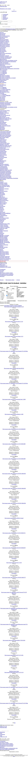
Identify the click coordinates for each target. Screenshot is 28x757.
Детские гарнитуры (4, 259)
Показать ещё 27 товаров (14, 719)
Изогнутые (2, 100)
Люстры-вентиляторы (5, 44)
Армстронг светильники (5, 173)
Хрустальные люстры (5, 35)
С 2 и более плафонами (5, 95)
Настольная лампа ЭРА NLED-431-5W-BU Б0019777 (14, 577)
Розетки (2, 158)
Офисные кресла (3, 198)
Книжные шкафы (4, 238)
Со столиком (3, 96)
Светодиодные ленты (5, 110)
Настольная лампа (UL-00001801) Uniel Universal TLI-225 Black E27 (14, 593)
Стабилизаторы (3, 166)
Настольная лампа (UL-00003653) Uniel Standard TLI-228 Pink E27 (14, 384)
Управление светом (4, 40)
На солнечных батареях (5, 125)
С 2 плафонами (3, 72)
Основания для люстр (5, 46)
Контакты (5, 19)
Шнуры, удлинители (4, 165)
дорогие (16, 305)
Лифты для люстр (4, 42)
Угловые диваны (3, 184)
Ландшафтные (3, 122)
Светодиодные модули (5, 115)
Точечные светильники (5, 136)
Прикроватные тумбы (5, 223)
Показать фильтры (14, 286)
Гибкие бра (2, 74)
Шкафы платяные (4, 236)
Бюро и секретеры (4, 244)
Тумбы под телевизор (5, 227)
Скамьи (1, 234)
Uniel (2, 298)
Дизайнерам (5, 17)
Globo (2, 293)
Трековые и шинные (4, 55)
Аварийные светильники (5, 172)
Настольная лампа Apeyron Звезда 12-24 (14, 321)
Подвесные (2, 34)
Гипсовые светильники (5, 63)
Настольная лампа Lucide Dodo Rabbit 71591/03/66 (14, 640)
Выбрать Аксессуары (14, 671)
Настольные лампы (4, 137)
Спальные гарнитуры (5, 256)
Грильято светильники (5, 174)
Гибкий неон (3, 114)
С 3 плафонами (3, 73)
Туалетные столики (4, 217)
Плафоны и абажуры (4, 41)
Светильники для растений (6, 66)
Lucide (2, 294)
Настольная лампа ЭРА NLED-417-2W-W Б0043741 (14, 533)
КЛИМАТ (9, 30)
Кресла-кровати (3, 199)
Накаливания (3, 152)
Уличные (2, 121)
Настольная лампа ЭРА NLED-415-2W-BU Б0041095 (14, 488)
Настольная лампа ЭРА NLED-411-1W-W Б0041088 (14, 443)
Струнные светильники (5, 58)
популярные (7, 305)
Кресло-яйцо (3, 203)
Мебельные (2, 65)
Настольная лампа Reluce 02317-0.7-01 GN (14, 672)
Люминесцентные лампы (5, 177)
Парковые (2, 126)
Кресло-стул (2, 201)
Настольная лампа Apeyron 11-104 (14, 562)
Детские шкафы (3, 237)
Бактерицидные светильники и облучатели (9, 68)
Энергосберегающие (4, 149)
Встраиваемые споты (4, 91)
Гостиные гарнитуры (4, 257)
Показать (5, 302)
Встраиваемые (3, 51)
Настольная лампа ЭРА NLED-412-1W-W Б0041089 (14, 458)
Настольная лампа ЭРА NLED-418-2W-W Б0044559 (14, 547)
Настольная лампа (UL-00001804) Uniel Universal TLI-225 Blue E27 (14, 704)
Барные (1, 207)
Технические (3, 153)
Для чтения (2, 98)
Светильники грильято (5, 132)
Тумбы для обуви (4, 224)
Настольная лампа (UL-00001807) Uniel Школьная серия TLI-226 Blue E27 (14, 625)
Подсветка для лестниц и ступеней (8, 77)
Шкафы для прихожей (5, 242)
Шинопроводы (3, 59)
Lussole (2, 295)
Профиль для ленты (4, 112)
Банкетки (2, 233)
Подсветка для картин (5, 76)
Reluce (2, 296)
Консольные (2, 214)
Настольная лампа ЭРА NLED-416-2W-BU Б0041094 (14, 503)
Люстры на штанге (4, 39)
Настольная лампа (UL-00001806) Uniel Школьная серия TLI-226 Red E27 (14, 609)
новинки (12, 305)
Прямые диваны (3, 182)
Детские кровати (3, 191)
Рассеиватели (3, 116)
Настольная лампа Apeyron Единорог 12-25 (14, 306)
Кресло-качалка (3, 202)
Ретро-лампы (3, 140)
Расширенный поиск (22, 300)
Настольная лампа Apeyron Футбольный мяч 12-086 (14, 399)
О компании (5, 14)
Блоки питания (3, 111)
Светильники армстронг (5, 131)
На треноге (2, 97)
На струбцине (3, 82)
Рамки (1, 159)
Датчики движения (4, 164)
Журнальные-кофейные (5, 213)
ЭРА (2, 299)
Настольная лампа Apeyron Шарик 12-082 (14, 414)
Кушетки (2, 187)
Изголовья (2, 193)
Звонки (1, 163)
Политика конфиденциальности (7, 749)
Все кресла (2, 196)
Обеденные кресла (4, 200)
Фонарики (2, 129)
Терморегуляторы (4, 168)
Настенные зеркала (4, 251)
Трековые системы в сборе (6, 56)
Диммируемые (3, 151)
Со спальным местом (4, 185)
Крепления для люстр (5, 45)
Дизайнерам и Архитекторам (6, 275)
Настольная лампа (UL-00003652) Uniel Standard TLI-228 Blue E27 (14, 352)
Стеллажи (2, 248)
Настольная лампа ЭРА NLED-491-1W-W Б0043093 (14, 429)
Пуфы (1, 231)
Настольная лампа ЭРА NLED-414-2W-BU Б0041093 (14, 473)
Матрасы (2, 192)
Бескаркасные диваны (5, 186)
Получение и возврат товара (6, 272)
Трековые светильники (5, 103)
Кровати (2, 189)
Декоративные (3, 80)
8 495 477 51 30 (3, 726)
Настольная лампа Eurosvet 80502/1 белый (14, 518)
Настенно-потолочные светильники (8, 61)
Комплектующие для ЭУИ (6, 170)
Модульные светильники (5, 135)
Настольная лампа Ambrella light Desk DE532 (14, 368)
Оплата (4, 16)
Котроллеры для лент (4, 117)
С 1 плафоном (3, 70)
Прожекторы (3, 123)
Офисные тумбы (3, 228)
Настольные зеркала (4, 254)
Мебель (1, 180)
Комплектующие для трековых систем (8, 60)
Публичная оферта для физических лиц (9, 748)
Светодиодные (3, 139)
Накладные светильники (5, 53)
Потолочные (3, 33)
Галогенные (2, 150)
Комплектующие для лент (6, 118)
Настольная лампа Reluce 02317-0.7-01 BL (14, 655)
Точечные (2, 52)
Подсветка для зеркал (5, 75)
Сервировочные (3, 215)
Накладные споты (4, 90)
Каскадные (2, 38)
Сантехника (2, 28)
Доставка (5, 15)
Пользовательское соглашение (6, 274)
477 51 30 (3, 1)
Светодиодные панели (5, 67)
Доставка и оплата (4, 742)
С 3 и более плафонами (5, 89)
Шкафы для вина (4, 247)
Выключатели (3, 160)
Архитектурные (3, 124)
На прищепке (3, 84)
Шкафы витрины (4, 240)
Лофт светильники (4, 62)
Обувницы (2, 243)
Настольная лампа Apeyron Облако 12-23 (14, 336)
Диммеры (2, 161)
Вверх (14, 756)
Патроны (2, 156)
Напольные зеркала (4, 252)
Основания (2, 194)
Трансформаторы (4, 167)
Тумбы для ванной (4, 226)
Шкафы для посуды (4, 241)
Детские (2, 208)
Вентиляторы (3, 179)
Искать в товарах (4, 24)
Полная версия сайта (4, 750)
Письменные (3, 219)
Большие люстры (4, 37)
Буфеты (1, 245)
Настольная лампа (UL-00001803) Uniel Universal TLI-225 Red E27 (14, 688)
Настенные (2, 54)
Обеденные (2, 206)
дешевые (20, 305)
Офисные (2, 81)
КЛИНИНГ (14, 30)
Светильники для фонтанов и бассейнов (9, 178)
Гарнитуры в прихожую (5, 258)
